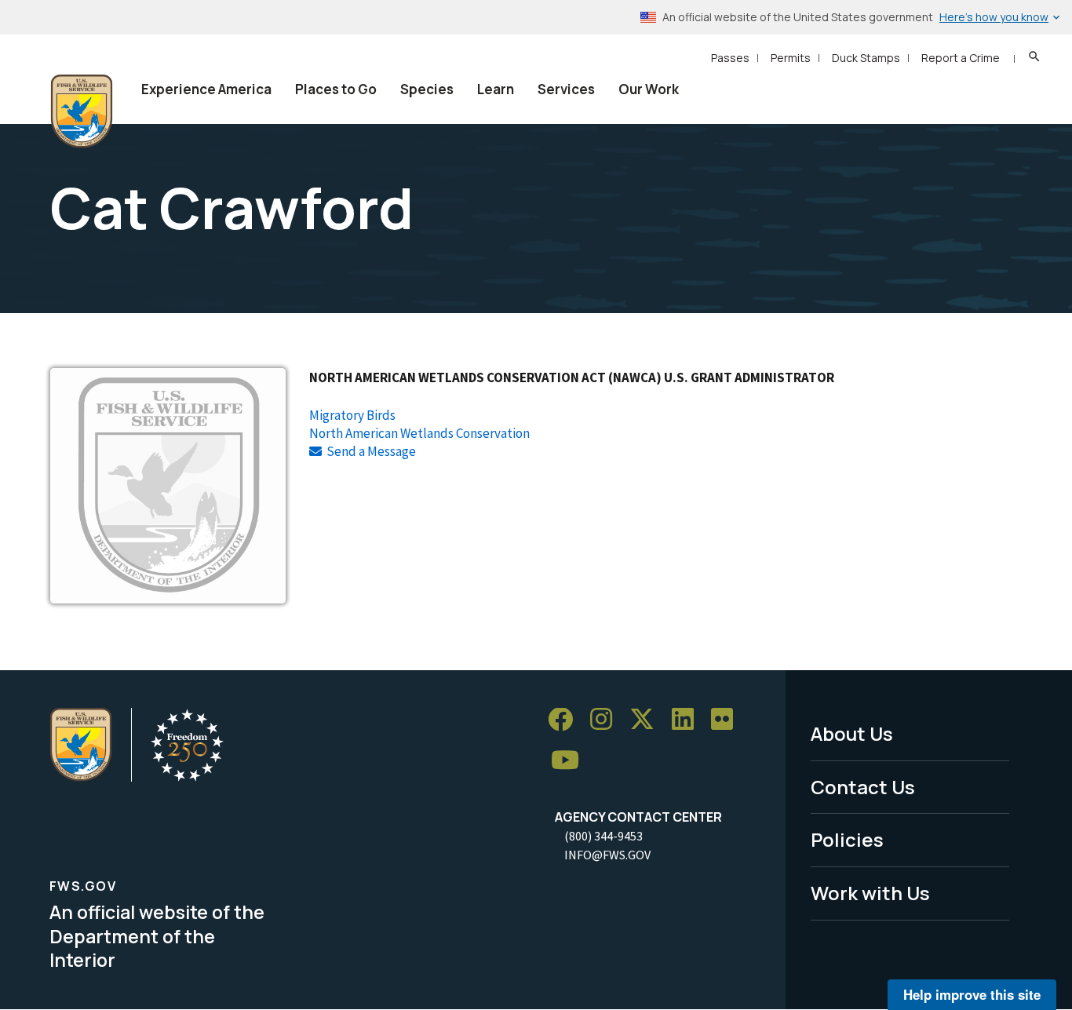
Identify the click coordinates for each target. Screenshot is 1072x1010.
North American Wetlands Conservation (419, 433)
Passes (730, 57)
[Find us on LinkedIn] (688, 720)
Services (566, 89)
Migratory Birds (352, 415)
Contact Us (863, 787)
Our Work (648, 89)
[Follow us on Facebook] (566, 720)
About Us (852, 733)
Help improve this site (972, 994)
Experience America (206, 89)
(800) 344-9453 (603, 836)
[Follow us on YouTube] (570, 761)
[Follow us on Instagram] (606, 720)
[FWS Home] (81, 111)
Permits (791, 57)
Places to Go (336, 89)
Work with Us (870, 893)
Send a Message (371, 451)
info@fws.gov (607, 854)
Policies (847, 839)
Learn (495, 89)
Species (427, 89)
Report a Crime (960, 57)
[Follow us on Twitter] (647, 720)
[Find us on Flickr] (727, 720)
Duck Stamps (866, 57)
